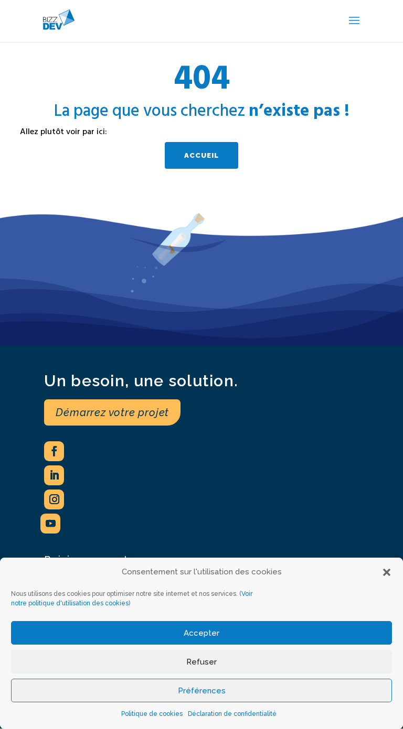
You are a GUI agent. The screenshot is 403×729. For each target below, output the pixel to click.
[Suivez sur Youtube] (50, 524)
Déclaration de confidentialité (232, 713)
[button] (386, 572)
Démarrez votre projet (112, 412)
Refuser (201, 662)
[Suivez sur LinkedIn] (54, 475)
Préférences (202, 690)
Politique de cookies (152, 713)
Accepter (201, 633)
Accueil (201, 155)
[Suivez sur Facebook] (54, 451)
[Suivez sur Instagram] (54, 499)
